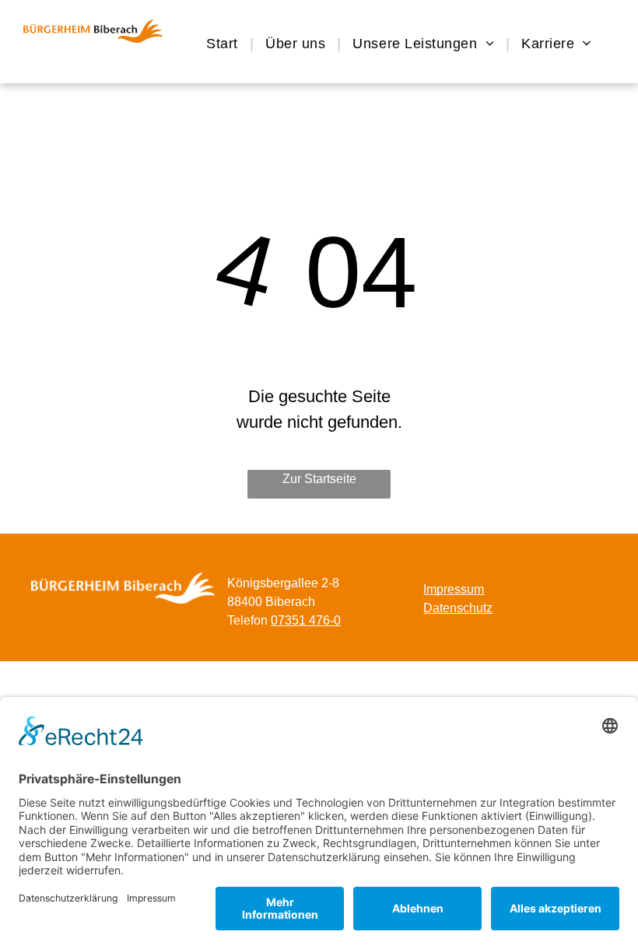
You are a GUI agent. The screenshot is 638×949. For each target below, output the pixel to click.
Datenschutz (458, 608)
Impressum (453, 589)
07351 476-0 (306, 620)
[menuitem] (224, 43)
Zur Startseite (319, 478)
